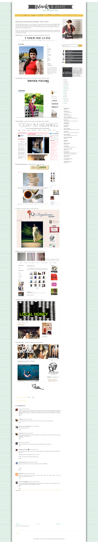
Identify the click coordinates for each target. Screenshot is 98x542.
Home (25, 15)
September (65, 88)
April (64, 96)
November (65, 85)
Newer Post (18, 524)
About (33, 15)
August (64, 90)
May (64, 95)
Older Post (58, 524)
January (64, 101)
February (65, 99)
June (64, 93)
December (65, 84)
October (64, 87)
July (64, 91)
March (64, 98)
